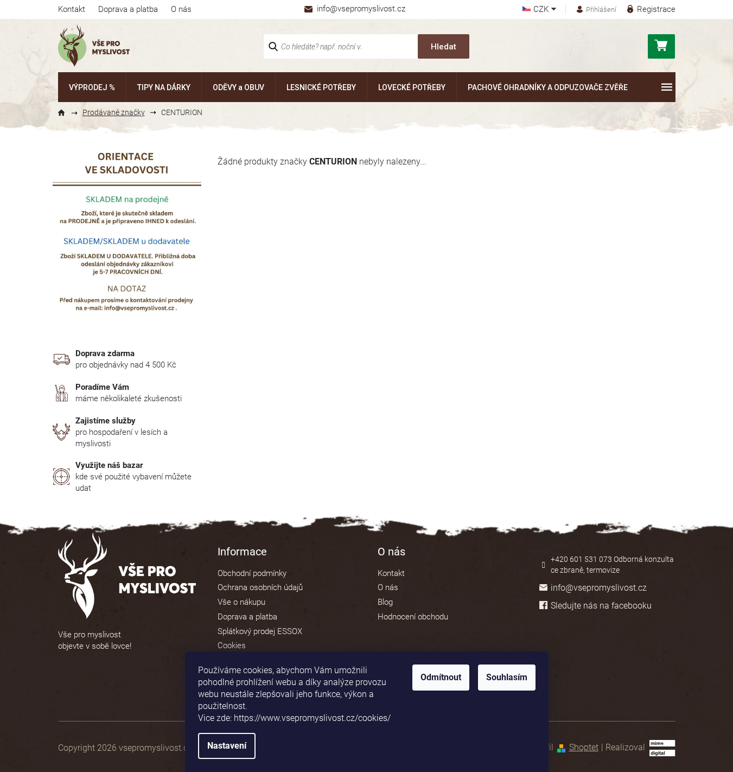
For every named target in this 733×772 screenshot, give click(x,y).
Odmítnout (440, 677)
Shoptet (583, 747)
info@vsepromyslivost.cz (599, 588)
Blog (385, 602)
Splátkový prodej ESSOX (260, 631)
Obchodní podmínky (252, 573)
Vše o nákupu (241, 602)
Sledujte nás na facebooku (601, 605)
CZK (542, 9)
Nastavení (226, 746)
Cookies (232, 645)
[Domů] (66, 113)
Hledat (443, 47)
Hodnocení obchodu (413, 617)
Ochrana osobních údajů (260, 587)
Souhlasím (506, 677)
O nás (181, 9)
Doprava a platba (128, 9)
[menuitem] (92, 87)
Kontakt (71, 9)
